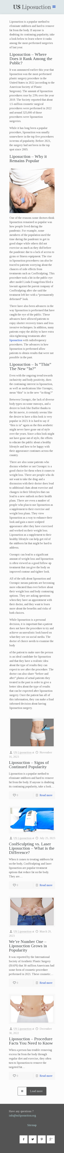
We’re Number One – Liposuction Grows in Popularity (28, 945)
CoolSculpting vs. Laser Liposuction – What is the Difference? (31, 848)
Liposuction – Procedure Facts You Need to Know (31, 1040)
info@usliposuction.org (22, 1115)
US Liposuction (22, 752)
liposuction (15, 340)
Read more (46, 795)
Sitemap (32, 1125)
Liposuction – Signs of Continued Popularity (29, 764)
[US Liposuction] (32, 8)
